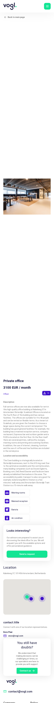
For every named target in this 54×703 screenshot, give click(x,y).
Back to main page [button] (16, 17)
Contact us (25, 670)
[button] (47, 6)
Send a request (27, 554)
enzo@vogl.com (15, 636)
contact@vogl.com (20, 691)
